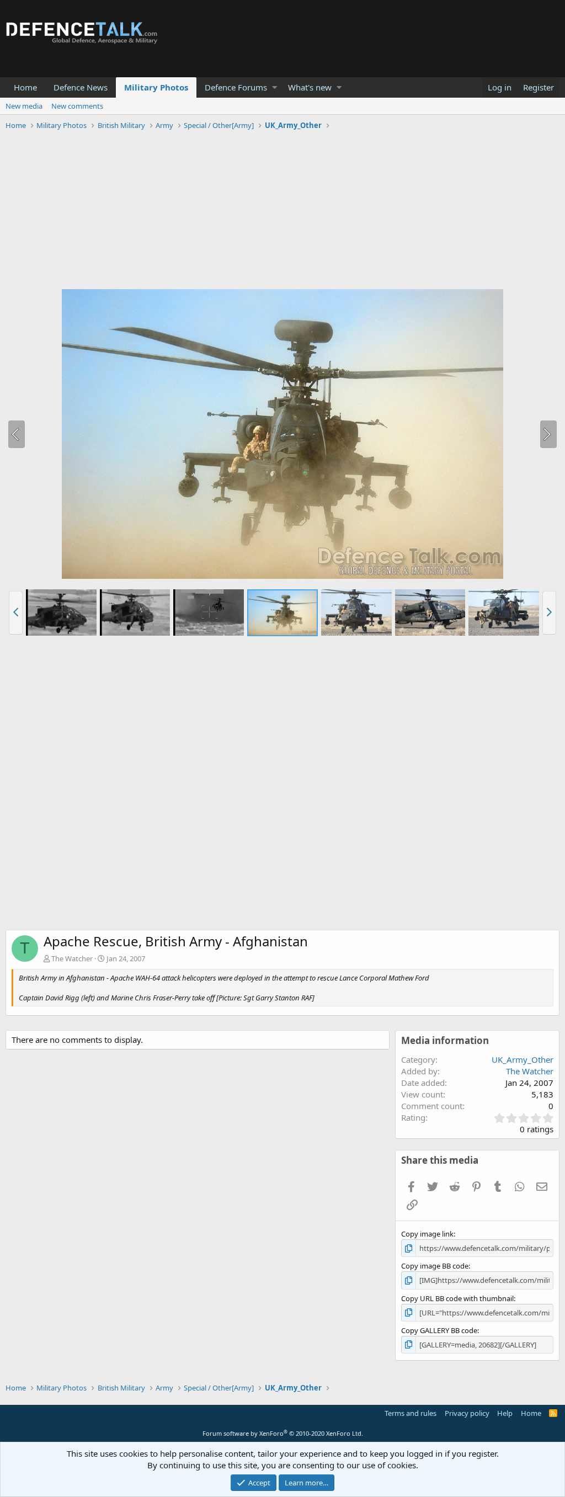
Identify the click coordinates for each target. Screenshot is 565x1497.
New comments (77, 106)
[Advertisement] (282, 211)
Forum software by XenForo (282, 1433)
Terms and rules (410, 1413)
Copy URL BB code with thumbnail (457, 1298)
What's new (310, 87)
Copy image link (427, 1234)
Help (505, 1413)
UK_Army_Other (522, 1059)
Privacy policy (467, 1413)
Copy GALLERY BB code (439, 1330)
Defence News (81, 87)
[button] (274, 87)
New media (24, 106)
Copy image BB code (434, 1266)
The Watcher (72, 958)
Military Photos (156, 87)
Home (25, 87)
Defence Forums (236, 87)
